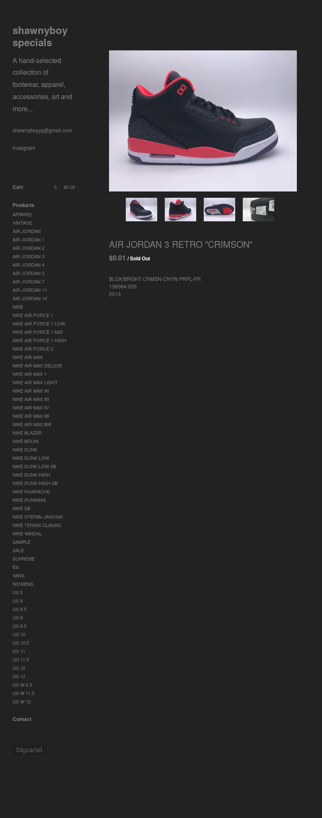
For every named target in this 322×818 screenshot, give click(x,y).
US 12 (19, 667)
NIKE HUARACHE (31, 491)
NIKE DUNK (25, 449)
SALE (18, 550)
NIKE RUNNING (29, 499)
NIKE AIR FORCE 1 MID (38, 331)
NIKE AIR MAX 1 (30, 373)
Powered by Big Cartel (29, 750)
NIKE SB (21, 508)
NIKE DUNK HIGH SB (35, 483)
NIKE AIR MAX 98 (31, 415)
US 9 (18, 617)
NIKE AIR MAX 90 (31, 390)
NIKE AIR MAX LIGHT (35, 382)
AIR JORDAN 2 (28, 247)
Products (23, 205)
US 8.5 (19, 609)
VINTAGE (22, 222)
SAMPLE (22, 541)
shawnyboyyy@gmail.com (42, 130)
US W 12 (22, 701)
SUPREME (24, 558)
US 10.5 (21, 642)
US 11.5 (21, 659)
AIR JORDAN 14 (30, 298)
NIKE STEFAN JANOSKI (38, 516)
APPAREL (23, 214)
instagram (24, 147)
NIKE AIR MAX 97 (31, 407)
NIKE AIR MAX (28, 357)
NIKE (18, 306)
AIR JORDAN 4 (28, 264)
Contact (22, 719)
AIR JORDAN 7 (28, 281)
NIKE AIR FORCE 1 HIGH (39, 340)
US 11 (19, 651)
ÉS (15, 567)
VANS (18, 575)
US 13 (19, 676)
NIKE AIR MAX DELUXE (37, 365)
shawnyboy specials (42, 68)
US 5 (18, 592)
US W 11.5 (23, 693)
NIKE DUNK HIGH (31, 474)
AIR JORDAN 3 (28, 256)
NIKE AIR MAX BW (32, 424)
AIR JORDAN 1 (28, 239)
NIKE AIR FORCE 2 (33, 348)
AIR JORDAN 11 (30, 289)
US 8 (18, 600)
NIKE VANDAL (27, 533)
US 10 (19, 634)
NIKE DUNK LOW (31, 457)
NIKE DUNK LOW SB (34, 466)
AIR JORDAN (27, 231)
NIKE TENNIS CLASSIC (37, 525)
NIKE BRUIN (26, 441)
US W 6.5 (22, 684)
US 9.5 (19, 625)
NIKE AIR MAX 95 (31, 399)
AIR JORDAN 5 (28, 273)
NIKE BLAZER (27, 432)
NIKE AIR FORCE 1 (33, 315)
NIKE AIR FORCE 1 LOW (39, 323)
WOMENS (23, 583)
